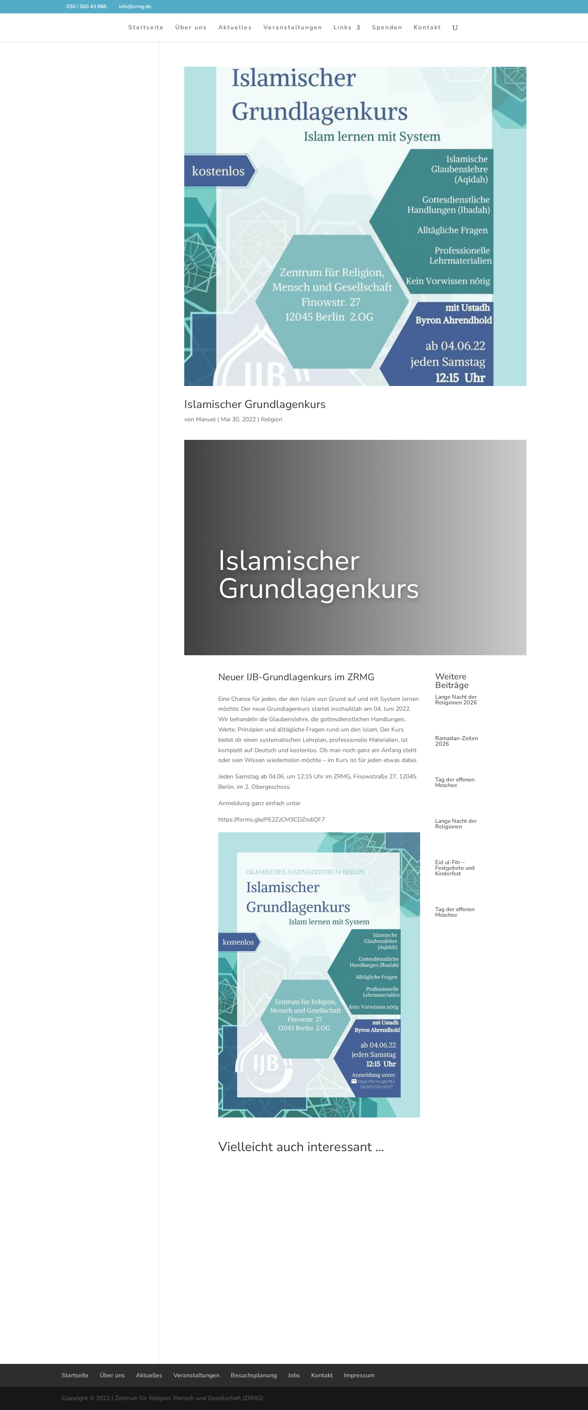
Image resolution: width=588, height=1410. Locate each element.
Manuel (206, 419)
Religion (271, 419)
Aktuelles (235, 28)
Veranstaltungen (292, 28)
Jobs (294, 1375)
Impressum (359, 1375)
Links (343, 28)
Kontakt (427, 28)
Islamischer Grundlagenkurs (255, 404)
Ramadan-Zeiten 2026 (456, 741)
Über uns (191, 28)
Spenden (387, 28)
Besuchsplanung (254, 1375)
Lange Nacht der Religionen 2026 (456, 700)
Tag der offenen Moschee (454, 782)
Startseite (146, 28)
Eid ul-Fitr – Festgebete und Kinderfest (455, 868)
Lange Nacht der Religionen (456, 824)
